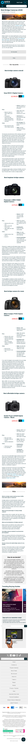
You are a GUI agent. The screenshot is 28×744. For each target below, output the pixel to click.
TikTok (20, 655)
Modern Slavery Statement (14, 700)
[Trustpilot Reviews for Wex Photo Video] (8, 730)
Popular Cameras (14, 667)
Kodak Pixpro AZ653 (11, 477)
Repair (14, 682)
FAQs (14, 58)
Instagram (17, 655)
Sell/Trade (19, 2)
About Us (14, 676)
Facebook (11, 655)
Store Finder (14, 670)
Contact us (14, 665)
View (20, 96)
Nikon (3, 39)
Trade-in (14, 679)
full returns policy (19, 582)
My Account (14, 673)
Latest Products (14, 703)
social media (12, 579)
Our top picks (14, 51)
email (7, 579)
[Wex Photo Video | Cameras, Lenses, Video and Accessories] (5, 2)
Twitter (7, 655)
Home (14, 662)
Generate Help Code (14, 694)
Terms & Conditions (14, 697)
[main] (14, 328)
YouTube (14, 655)
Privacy (23, 735)
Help (14, 691)
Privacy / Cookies (14, 688)
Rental (14, 685)
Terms (14, 736)
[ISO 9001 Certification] (20, 731)
